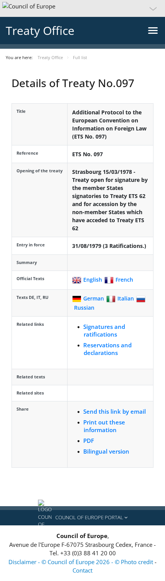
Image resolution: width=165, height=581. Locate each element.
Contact (82, 570)
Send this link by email (114, 411)
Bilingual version (106, 451)
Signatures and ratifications (104, 330)
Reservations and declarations (107, 349)
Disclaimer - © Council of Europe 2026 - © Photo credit (81, 562)
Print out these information (104, 426)
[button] (82, 8)
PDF (88, 440)
